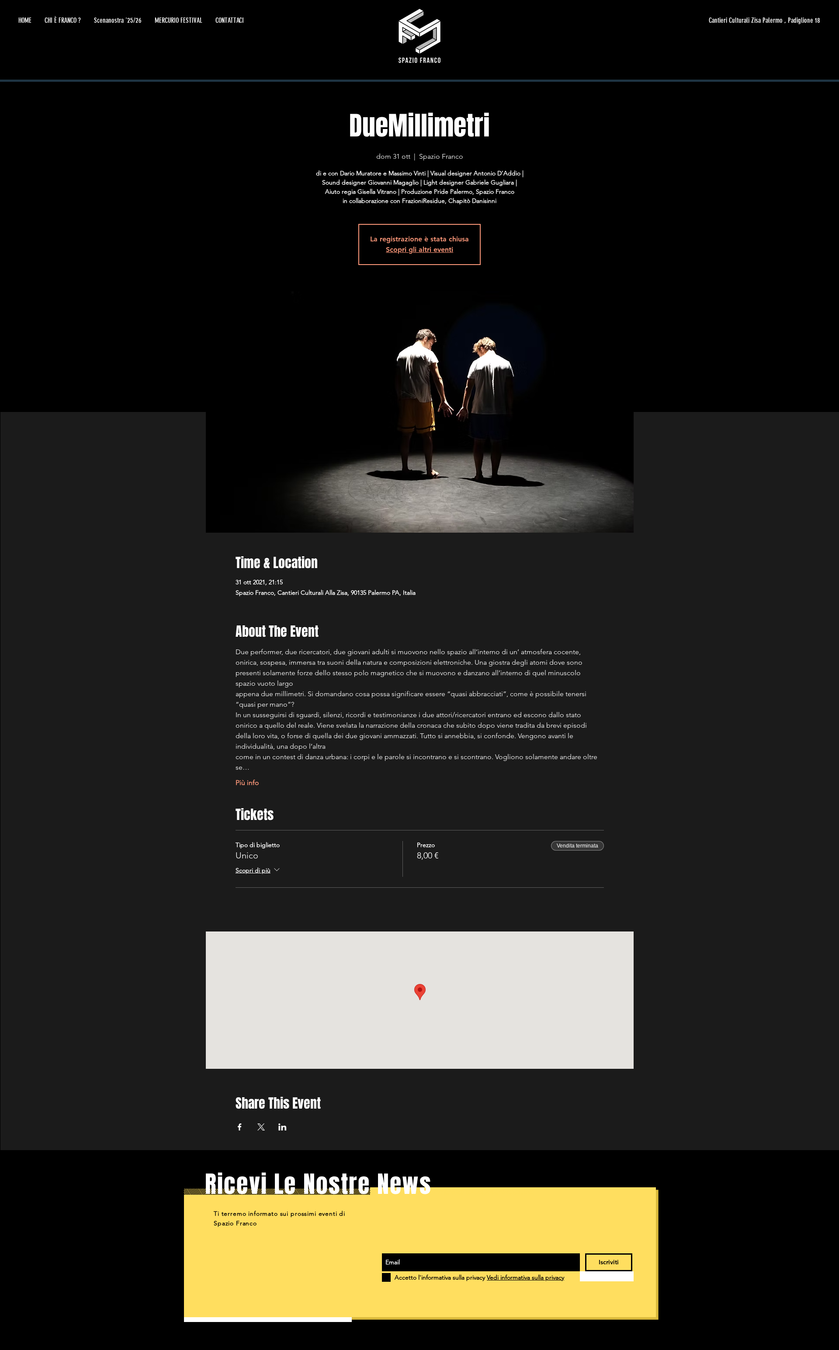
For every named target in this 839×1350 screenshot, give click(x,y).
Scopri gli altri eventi (419, 249)
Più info (247, 782)
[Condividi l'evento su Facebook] (240, 1126)
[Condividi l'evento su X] (261, 1126)
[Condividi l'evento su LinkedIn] (282, 1126)
